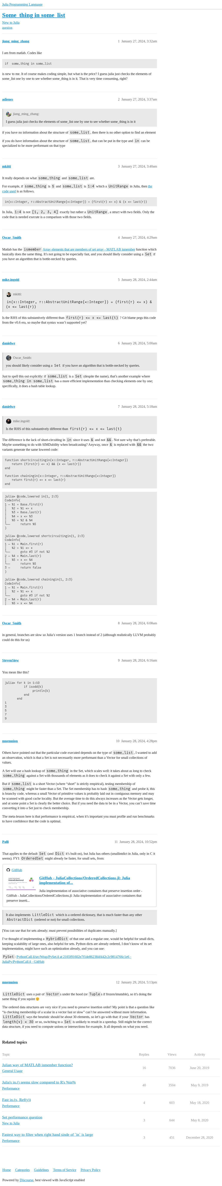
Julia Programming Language (22, 4)
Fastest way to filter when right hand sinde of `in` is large (47, 1134)
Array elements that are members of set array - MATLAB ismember (89, 249)
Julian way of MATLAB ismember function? (37, 1065)
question (7, 27)
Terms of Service (64, 1170)
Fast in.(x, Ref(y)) (16, 1100)
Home (6, 1170)
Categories (22, 1170)
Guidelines (41, 1170)
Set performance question (22, 1117)
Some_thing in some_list (33, 15)
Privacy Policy (91, 1170)
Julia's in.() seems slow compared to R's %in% (39, 1082)
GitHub (17, 870)
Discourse (26, 1180)
